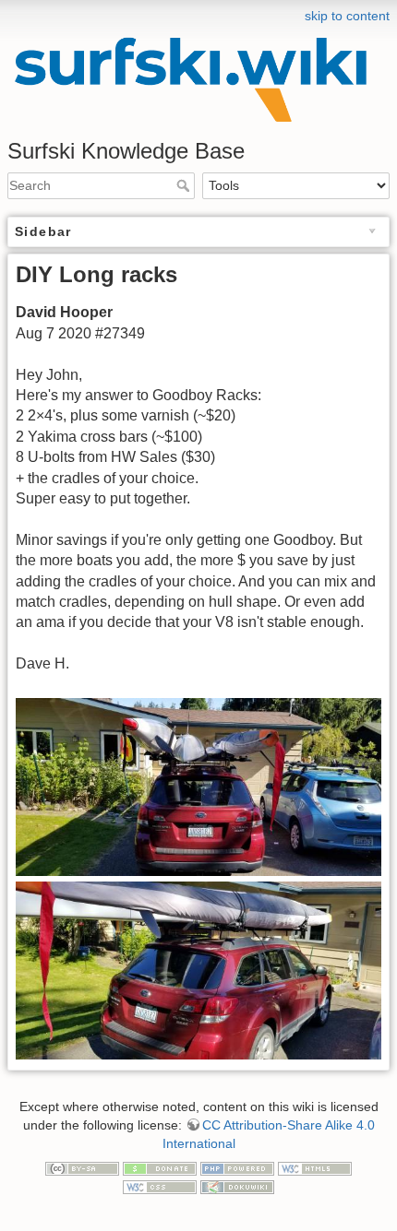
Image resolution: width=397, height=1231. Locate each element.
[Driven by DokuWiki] (237, 1185)
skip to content (347, 15)
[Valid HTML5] (315, 1167)
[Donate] (160, 1167)
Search (185, 185)
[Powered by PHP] (237, 1167)
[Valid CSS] (160, 1185)
